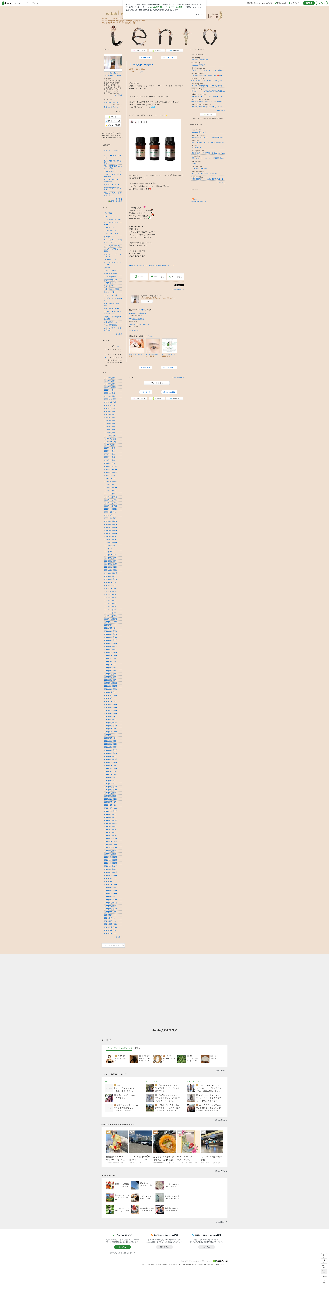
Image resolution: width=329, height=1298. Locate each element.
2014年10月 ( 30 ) (110, 811)
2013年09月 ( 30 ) (110, 851)
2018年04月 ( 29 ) (110, 683)
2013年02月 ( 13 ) (110, 872)
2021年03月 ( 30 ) (110, 576)
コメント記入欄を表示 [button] (176, 377)
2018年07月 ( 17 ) (110, 674)
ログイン (321, 3)
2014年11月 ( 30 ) (110, 808)
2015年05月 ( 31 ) (110, 790)
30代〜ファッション (195, 1081)
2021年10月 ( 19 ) (110, 555)
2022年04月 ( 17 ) (110, 536)
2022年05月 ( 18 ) (110, 533)
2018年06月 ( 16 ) (110, 677)
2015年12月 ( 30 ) (110, 768)
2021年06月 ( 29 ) (110, 567)
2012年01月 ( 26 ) (110, 912)
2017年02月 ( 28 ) (110, 726)
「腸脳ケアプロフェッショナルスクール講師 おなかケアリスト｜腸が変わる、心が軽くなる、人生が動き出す (208, 70)
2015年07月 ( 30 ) (110, 784)
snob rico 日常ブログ (198, 132)
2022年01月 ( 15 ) (110, 546)
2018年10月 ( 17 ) (110, 665)
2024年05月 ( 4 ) (110, 460)
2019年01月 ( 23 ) (110, 655)
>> (118, 346)
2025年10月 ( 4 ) (110, 408)
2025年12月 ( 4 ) (110, 402)
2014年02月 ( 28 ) (110, 836)
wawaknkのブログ (198, 65)
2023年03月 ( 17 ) (110, 503)
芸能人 (137, 1048)
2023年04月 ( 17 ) (110, 500)
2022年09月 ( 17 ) (110, 521)
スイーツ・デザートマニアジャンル (119, 1048)
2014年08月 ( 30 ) (110, 817)
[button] (324, 1281)
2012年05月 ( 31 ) (110, 900)
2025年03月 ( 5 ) (110, 430)
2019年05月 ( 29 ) (110, 643)
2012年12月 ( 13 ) (110, 878)
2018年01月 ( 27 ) (110, 692)
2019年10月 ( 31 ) (110, 628)
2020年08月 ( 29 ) (110, 597)
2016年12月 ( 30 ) (110, 732)
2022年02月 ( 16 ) (110, 543)
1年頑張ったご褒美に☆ (137, 319)
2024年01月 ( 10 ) (110, 472)
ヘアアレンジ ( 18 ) (110, 283)
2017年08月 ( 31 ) (110, 707)
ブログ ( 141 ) (108, 213)
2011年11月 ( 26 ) (110, 918)
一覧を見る (221, 110)
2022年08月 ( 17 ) (110, 524)
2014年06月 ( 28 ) (110, 823)
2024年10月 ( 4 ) (110, 445)
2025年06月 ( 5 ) (110, 420)
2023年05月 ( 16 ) (110, 497)
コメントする (158, 383)
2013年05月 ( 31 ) (110, 863)
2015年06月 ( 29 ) (110, 787)
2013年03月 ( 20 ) (110, 869)
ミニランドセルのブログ (199, 60)
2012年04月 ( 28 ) (110, 903)
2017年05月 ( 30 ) (110, 716)
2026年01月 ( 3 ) (110, 399)
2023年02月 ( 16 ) (110, 506)
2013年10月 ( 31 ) (110, 848)
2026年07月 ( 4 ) (110, 381)
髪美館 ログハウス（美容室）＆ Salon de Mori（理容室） (208, 153)
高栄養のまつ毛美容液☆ (137, 313)
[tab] (119, 1048)
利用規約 (174, 1264)
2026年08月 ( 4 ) (110, 378)
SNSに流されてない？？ (112, 171)
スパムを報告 (149, 1264)
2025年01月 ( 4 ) (110, 436)
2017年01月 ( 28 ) (110, 729)
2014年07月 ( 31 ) (110, 820)
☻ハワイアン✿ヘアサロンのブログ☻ (204, 174)
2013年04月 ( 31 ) (110, 866)
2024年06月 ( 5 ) (110, 457)
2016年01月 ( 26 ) (110, 765)
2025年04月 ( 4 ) (110, 426)
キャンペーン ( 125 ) (111, 295)
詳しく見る (164, 1247)
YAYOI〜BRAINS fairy (199, 168)
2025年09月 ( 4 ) (110, 411)
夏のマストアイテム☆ (112, 185)
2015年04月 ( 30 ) (110, 793)
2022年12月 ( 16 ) (110, 512)
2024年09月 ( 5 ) (110, 448)
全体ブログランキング (111, 102)
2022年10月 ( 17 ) (110, 518)
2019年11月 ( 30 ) (110, 625)
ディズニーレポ (151, 1081)
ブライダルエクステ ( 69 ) (113, 219)
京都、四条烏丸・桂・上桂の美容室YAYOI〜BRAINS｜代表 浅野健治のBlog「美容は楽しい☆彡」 (208, 179)
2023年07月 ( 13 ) (110, 491)
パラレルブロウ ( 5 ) (111, 274)
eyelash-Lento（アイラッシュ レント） (109, 16)
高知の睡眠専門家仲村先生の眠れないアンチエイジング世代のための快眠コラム (208, 107)
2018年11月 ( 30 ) (110, 662)
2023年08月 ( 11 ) (110, 488)
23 (106, 363)
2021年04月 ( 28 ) (110, 573)
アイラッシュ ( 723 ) (111, 216)
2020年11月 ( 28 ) (110, 588)
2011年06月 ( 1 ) (110, 933)
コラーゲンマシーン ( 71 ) (113, 240)
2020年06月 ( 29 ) (110, 604)
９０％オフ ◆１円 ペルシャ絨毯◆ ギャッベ (208, 96)
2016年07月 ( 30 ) (110, 747)
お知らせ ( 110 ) (109, 292)
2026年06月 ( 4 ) (110, 384)
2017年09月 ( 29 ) (110, 704)
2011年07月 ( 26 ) (110, 930)
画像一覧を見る (116, 201)
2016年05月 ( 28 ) (110, 753)
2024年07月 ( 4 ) (110, 454)
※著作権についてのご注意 (198, 201)
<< (108, 346)
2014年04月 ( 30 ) (110, 829)
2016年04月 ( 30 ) (110, 756)
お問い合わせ (162, 1264)
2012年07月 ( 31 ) (110, 893)
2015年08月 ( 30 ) (110, 781)
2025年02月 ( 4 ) (110, 433)
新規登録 (308, 3)
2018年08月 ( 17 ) (110, 671)
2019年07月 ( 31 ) (110, 637)
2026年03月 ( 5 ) (110, 393)
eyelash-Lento (113, 73)
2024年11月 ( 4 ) (110, 442)
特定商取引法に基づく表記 (209, 1264)
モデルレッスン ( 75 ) (111, 234)
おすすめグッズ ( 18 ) (111, 308)
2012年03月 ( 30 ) (110, 906)
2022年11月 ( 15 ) (110, 515)
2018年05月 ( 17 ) (110, 680)
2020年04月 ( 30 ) (110, 610)
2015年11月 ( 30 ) (110, 772)
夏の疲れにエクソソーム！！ (139, 325)
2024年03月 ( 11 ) (110, 466)
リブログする (177, 277)
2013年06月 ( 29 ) (110, 860)
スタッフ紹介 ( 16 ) (110, 231)
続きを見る (118, 95)
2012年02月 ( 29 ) (110, 909)
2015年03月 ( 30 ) (110, 796)
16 (105, 360)
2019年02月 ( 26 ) (110, 652)
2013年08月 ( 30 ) (110, 854)
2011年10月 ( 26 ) (110, 921)
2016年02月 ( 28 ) (110, 762)
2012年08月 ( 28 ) (110, 891)
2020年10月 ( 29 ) (110, 591)
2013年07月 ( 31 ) (110, 857)
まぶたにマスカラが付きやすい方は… (112, 175)
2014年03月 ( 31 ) (110, 832)
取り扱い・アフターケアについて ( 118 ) (112, 313)
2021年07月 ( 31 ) (110, 564)
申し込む (206, 1247)
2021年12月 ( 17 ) (110, 549)
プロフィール (109, 75)
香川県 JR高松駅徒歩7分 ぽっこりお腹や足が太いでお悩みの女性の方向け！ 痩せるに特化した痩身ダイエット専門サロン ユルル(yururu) (208, 101)
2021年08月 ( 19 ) (110, 561)
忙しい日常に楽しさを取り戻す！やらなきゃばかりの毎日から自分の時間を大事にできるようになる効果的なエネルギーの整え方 (208, 81)
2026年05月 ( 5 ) (110, 387)
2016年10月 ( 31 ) (110, 738)
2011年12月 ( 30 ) (110, 915)
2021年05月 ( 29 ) (110, 570)
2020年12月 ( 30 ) (110, 585)
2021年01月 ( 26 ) (110, 582)
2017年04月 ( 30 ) (110, 720)
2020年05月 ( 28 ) (110, 607)
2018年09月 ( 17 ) (110, 668)
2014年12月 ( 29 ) (110, 805)
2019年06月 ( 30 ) (110, 640)
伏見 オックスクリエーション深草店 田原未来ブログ (208, 158)
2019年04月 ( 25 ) (110, 646)
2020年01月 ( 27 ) (110, 619)
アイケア (138, 72)
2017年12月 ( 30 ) (110, 695)
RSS (195, 199)
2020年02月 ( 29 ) (110, 616)
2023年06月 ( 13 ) (110, 494)
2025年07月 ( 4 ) (110, 417)
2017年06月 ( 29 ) (110, 713)
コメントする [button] (159, 277)
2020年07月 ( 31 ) (110, 601)
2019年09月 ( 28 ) (110, 631)
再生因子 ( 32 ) (109, 237)
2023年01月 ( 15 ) (110, 509)
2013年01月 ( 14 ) (110, 875)
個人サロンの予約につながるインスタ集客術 (206, 86)
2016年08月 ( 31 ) (110, 744)
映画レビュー (110, 1081)
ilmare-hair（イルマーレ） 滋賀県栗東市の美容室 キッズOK (208, 137)
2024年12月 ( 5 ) (110, 439)
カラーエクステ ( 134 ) (112, 246)
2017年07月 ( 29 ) (110, 710)
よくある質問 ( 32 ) (110, 322)
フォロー (148, 301)
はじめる (122, 1247)
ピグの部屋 (118, 75)
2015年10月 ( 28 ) (110, 774)
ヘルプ (225, 1264)
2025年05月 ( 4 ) (110, 424)
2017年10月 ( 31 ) (110, 701)
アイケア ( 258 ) (109, 227)
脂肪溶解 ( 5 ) (108, 268)
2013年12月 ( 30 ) (110, 842)
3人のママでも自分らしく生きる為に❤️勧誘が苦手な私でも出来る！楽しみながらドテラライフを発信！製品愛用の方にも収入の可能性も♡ (208, 75)
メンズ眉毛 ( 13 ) (110, 277)
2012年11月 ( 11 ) (110, 881)
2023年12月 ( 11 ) (110, 475)
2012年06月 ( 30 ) (110, 897)
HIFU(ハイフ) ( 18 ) (110, 259)
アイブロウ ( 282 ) (110, 280)
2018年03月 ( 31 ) (110, 686)
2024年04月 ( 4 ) (110, 463)
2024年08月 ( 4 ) (110, 451)
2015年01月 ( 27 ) (110, 802)
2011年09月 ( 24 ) (110, 924)
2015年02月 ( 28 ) (110, 799)
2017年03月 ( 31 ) (110, 723)
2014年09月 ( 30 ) (110, 814)
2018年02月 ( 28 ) (110, 689)
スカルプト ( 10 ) (110, 271)
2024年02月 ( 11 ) (110, 469)
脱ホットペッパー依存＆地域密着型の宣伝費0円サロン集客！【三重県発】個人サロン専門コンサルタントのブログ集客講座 (208, 91)
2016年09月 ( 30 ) (110, 741)
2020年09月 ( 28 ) (110, 594)
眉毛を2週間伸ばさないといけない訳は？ (113, 167)
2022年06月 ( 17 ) (110, 530)
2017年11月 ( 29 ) (110, 698)
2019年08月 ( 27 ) (110, 634)
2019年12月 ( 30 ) (110, 622)
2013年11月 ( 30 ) (110, 845)
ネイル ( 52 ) (108, 286)
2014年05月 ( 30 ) (110, 826)
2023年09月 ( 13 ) (110, 485)
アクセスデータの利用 (188, 1264)
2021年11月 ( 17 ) (110, 552)
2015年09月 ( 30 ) (110, 778)
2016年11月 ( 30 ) (110, 735)
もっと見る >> (134, 330)
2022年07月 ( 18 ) (110, 527)
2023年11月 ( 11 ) (110, 478)
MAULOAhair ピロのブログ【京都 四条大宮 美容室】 (208, 142)
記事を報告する (178, 289)
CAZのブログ (196, 148)
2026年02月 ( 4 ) (110, 396)
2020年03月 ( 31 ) (110, 613)
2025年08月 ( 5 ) (110, 414)
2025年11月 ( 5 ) (110, 405)
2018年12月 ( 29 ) (110, 659)
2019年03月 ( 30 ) (110, 649)
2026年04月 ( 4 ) (110, 390)
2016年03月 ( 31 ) (110, 759)
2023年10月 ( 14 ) (110, 482)
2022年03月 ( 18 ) (110, 539)
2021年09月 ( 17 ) (110, 558)
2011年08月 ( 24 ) (110, 927)
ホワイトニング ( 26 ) (111, 289)
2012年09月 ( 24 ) (110, 887)
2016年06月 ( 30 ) (110, 750)
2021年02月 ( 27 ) (110, 579)
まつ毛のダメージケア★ (143, 64)
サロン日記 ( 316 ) (110, 325)
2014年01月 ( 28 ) (110, 839)
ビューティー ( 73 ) (110, 243)
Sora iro (194, 163)
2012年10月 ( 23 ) (110, 884)
